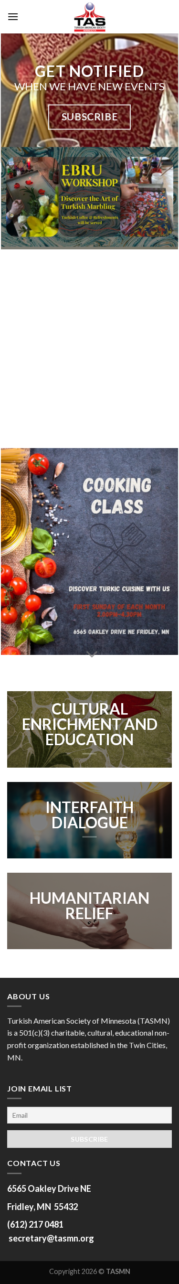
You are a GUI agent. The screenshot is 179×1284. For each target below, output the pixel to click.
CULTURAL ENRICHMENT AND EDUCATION (90, 724)
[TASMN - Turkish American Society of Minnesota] (90, 16)
